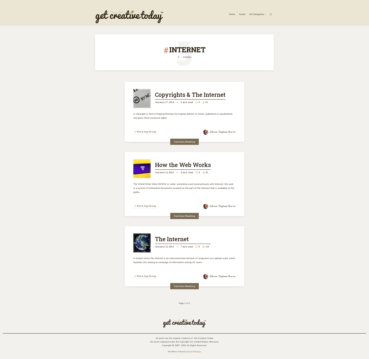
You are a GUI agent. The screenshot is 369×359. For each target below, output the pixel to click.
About (242, 14)
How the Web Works (183, 165)
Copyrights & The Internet (190, 94)
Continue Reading (184, 141)
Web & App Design (147, 131)
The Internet (172, 239)
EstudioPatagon (194, 352)
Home (232, 14)
